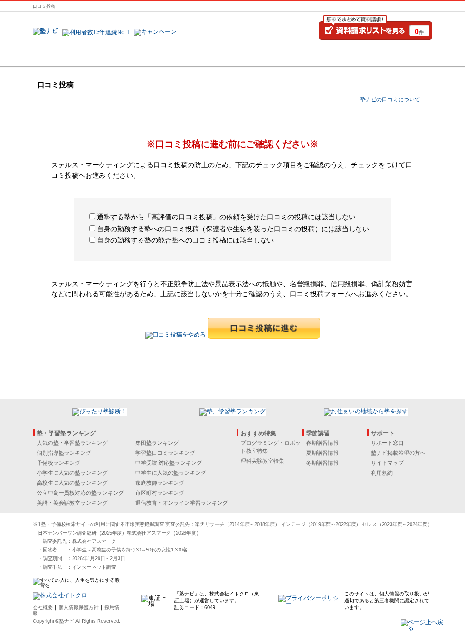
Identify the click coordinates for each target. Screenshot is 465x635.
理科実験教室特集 (262, 461)
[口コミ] (265, 57)
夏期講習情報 (322, 453)
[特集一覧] (331, 57)
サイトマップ (387, 463)
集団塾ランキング (157, 443)
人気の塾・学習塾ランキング (72, 443)
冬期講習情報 (322, 463)
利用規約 (382, 473)
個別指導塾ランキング (64, 453)
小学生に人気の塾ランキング (72, 473)
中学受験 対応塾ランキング (168, 463)
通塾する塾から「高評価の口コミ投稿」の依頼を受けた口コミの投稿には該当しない (226, 217)
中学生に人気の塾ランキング (170, 473)
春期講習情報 (322, 443)
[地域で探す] (66, 57)
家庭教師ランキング (159, 483)
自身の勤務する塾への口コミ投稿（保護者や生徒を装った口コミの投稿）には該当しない (233, 229)
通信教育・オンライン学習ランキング (181, 503)
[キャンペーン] (397, 57)
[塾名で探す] (132, 57)
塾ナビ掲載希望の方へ (398, 453)
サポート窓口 (387, 443)
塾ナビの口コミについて (390, 99)
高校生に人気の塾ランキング (72, 483)
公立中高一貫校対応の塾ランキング (80, 493)
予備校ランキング (58, 463)
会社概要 (43, 607)
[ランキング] (198, 57)
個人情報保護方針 (79, 607)
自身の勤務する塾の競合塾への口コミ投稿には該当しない (185, 240)
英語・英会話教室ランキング (72, 503)
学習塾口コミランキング (165, 453)
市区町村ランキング (159, 493)
